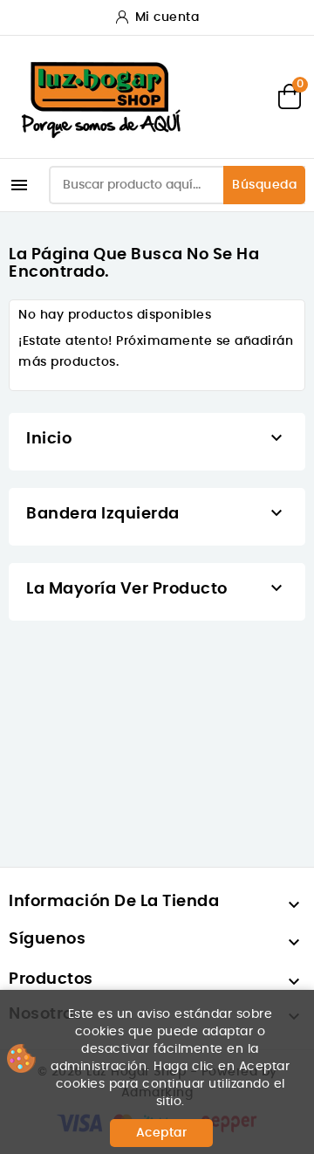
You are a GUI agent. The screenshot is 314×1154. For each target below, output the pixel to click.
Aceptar (162, 1133)
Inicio (49, 439)
